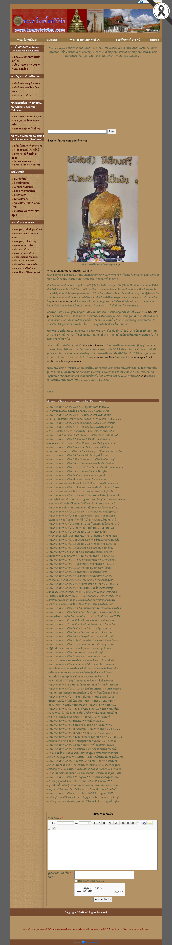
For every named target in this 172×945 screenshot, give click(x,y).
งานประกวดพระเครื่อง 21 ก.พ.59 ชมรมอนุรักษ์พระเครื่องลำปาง (82, 560)
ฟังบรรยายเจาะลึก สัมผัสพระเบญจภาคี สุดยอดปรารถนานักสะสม (83, 535)
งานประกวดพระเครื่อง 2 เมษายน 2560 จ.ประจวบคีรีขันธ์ (79, 447)
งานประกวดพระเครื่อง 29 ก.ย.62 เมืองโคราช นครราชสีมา (79, 415)
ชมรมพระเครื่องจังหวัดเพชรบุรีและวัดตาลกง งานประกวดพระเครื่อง (84, 596)
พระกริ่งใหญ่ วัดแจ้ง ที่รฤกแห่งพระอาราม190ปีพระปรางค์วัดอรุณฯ (84, 765)
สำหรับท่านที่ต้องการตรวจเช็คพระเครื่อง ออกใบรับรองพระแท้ (81, 600)
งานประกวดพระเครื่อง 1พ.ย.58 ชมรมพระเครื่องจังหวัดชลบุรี (80, 588)
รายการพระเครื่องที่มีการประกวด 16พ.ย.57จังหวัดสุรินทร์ (79, 716)
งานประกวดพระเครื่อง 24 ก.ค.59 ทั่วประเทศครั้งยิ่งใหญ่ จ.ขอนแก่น (84, 495)
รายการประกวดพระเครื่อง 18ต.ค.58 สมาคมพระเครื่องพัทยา (80, 604)
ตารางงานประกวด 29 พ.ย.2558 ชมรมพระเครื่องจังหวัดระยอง (81, 580)
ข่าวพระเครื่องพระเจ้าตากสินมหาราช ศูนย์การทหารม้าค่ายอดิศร (83, 753)
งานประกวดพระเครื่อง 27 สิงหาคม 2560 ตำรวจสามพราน (79, 439)
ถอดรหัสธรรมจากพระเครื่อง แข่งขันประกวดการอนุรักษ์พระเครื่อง (83, 668)
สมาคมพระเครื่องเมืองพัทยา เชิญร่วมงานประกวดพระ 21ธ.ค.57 (82, 704)
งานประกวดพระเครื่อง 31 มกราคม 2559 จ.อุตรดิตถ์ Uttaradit (81, 564)
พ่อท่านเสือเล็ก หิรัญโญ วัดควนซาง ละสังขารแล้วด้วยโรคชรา (81, 680)
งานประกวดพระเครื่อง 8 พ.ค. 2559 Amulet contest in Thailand (81, 515)
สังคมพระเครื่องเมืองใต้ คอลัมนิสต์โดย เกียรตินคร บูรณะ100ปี (81, 503)
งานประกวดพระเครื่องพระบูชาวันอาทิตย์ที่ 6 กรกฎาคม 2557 (80, 793)
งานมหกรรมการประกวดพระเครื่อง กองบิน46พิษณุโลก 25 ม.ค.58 (83, 692)
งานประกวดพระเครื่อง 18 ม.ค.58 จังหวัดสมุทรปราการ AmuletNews (84, 688)
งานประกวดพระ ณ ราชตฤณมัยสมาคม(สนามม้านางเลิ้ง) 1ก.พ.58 (83, 684)
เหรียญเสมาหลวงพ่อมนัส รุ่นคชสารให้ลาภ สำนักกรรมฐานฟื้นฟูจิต (83, 801)
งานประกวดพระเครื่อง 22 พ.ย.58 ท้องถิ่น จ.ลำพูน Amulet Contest (83, 584)
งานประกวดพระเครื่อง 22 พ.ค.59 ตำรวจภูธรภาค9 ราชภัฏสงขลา (83, 511)
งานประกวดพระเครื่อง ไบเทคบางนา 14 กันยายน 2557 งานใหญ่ (82, 761)
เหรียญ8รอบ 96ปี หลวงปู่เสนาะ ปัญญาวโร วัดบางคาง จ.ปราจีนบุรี (83, 797)
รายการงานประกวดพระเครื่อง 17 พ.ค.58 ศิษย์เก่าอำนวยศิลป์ (81, 660)
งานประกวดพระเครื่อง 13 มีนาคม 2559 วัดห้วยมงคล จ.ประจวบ (82, 543)
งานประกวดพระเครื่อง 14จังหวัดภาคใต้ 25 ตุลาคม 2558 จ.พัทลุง (83, 640)
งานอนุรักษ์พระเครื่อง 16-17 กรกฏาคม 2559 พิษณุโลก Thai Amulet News (87, 499)
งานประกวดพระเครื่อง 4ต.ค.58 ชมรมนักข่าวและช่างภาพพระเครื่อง (84, 608)
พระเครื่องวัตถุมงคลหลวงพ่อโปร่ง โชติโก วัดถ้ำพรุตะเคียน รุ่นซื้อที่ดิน (85, 757)
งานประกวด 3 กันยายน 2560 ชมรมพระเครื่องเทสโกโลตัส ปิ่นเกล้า (84, 435)
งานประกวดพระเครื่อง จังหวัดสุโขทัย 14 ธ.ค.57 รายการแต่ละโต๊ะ (83, 708)
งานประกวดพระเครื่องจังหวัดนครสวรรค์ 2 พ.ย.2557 (76, 721)
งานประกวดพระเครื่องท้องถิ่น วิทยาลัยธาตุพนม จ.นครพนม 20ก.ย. (83, 612)
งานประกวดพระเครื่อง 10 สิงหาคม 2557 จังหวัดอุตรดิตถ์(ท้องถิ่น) (83, 749)
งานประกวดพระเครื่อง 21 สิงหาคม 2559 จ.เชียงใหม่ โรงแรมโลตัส (83, 487)
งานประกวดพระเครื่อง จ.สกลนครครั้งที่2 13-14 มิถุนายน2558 (81, 664)
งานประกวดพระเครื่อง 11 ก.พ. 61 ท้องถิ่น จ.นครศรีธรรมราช (80, 427)
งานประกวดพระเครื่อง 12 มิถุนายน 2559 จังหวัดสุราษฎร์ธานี (80, 548)
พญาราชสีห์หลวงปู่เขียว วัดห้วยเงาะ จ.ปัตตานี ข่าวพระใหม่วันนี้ (82, 789)
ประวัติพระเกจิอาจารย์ (128, 39)
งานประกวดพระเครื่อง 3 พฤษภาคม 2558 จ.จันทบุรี (75, 652)
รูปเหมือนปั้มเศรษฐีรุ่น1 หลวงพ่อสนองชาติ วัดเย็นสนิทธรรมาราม (83, 785)
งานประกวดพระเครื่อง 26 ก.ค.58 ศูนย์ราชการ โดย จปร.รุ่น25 (81, 636)
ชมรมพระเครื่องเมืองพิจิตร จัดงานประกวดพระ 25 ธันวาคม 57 (81, 700)
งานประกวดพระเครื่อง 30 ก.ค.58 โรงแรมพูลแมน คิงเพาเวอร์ (81, 632)
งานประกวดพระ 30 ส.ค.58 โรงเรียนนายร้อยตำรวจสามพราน (81, 620)
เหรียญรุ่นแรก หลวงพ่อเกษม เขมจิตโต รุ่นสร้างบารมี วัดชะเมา (82, 672)
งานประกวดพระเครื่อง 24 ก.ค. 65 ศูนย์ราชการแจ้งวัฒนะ (79, 407)
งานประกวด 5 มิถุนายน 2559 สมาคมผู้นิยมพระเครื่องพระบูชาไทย (83, 507)
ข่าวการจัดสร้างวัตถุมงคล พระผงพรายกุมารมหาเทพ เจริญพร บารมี (84, 773)
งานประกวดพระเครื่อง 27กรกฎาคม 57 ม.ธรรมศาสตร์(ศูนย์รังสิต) (83, 777)
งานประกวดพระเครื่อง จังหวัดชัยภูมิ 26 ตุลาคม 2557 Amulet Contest (85, 737)
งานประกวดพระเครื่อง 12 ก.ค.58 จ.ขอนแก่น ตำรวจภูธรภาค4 (81, 644)
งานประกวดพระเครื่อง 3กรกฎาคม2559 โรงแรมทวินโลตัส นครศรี (83, 523)
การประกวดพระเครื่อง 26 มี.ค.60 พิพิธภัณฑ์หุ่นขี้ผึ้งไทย (78, 455)
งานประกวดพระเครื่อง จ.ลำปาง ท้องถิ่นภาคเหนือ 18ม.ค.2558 (81, 696)
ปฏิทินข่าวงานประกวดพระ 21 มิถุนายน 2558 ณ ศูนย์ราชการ (81, 648)
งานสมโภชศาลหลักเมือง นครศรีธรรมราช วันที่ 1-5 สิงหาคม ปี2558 (84, 616)
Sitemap (154, 39)
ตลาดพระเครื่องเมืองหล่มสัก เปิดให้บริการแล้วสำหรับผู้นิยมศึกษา (83, 712)
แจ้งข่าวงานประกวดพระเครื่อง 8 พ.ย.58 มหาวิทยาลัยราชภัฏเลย (82, 592)
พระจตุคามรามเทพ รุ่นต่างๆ (85, 39)
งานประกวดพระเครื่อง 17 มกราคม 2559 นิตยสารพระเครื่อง (80, 576)
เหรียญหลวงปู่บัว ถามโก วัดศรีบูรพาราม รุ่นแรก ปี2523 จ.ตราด (82, 741)
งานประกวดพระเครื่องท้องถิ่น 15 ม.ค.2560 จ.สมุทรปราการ (80, 475)
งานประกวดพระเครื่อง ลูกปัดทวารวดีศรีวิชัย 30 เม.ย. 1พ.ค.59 (81, 527)
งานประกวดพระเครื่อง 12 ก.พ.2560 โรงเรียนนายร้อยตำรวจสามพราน (85, 467)
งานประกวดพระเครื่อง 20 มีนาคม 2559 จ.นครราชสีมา (77, 531)
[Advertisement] (103, 68)
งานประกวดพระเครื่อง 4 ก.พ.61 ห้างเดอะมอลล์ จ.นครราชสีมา (81, 423)
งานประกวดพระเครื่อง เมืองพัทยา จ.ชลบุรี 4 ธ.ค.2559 (77, 479)
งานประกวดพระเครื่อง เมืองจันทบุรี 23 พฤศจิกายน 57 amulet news (84, 729)
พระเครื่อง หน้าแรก (27, 39)
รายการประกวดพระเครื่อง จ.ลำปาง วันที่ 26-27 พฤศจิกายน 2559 (83, 483)
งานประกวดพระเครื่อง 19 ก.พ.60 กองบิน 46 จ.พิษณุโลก (78, 471)
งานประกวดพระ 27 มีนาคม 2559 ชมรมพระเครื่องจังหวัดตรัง (81, 552)
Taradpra (52, 39)
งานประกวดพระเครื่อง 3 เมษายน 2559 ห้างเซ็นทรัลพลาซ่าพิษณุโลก (84, 539)
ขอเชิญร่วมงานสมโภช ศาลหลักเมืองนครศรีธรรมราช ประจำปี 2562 (84, 419)
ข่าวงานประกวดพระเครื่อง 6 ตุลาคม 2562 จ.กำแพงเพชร (78, 411)
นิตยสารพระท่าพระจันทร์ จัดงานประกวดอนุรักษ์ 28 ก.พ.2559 (81, 556)
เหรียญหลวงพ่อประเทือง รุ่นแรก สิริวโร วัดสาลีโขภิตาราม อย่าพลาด (85, 769)
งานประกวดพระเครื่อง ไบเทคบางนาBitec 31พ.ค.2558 (77, 656)
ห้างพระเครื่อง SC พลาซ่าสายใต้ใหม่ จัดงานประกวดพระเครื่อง (81, 431)
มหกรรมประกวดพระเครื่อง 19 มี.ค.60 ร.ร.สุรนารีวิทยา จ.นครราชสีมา (85, 451)
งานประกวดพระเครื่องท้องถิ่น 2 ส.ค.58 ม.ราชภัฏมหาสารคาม (81, 628)
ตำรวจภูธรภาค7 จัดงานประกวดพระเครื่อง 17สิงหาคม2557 (80, 781)
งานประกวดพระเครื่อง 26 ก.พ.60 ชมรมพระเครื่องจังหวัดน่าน (81, 463)
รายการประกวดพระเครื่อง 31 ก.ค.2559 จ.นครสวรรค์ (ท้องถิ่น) (81, 491)
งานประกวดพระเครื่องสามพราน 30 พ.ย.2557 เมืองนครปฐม (80, 725)
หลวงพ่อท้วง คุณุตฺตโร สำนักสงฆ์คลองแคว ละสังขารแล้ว (78, 676)
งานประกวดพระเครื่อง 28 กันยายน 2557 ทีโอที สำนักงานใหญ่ (81, 745)
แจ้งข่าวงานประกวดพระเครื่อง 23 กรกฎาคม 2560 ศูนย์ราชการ (82, 443)
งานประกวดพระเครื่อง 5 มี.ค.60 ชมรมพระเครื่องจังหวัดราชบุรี (81, 459)
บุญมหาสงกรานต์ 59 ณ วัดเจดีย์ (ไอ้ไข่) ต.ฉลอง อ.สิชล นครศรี (82, 519)
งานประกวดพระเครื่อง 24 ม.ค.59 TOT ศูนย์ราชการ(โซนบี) (80, 568)
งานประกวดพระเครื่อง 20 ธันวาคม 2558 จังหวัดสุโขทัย (78, 572)
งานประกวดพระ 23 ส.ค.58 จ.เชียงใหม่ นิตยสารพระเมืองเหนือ (81, 624)
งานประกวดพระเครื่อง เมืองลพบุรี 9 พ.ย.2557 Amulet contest (81, 733)
